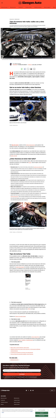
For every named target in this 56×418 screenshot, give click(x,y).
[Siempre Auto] (29, 2)
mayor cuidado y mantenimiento (25, 340)
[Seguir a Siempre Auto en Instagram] (31, 390)
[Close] (54, 412)
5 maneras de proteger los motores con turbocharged (22, 352)
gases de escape (20, 267)
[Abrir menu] (2, 3)
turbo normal (14, 155)
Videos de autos (17, 404)
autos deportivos (35, 337)
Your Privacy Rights (41, 410)
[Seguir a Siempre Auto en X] (29, 390)
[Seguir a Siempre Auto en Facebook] (26, 390)
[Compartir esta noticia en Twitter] (28, 69)
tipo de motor (15, 145)
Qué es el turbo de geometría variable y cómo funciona (22, 354)
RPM (29, 309)
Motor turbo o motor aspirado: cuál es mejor (20, 347)
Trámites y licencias (37, 7)
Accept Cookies (41, 415)
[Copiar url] (34, 69)
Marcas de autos (4, 7)
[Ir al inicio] (5, 390)
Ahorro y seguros (47, 7)
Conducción (21, 7)
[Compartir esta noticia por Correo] (31, 69)
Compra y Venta (28, 7)
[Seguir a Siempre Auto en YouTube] (33, 390)
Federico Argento (17, 63)
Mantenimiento (13, 7)
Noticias (2, 404)
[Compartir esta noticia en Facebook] (25, 69)
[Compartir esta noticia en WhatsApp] (22, 69)
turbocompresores (30, 145)
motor (30, 162)
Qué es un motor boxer (20, 316)
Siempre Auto (12, 19)
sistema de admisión (38, 167)
